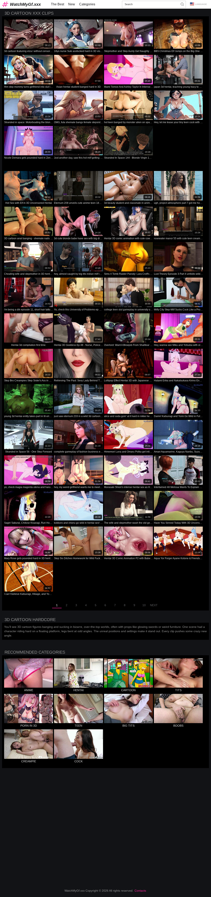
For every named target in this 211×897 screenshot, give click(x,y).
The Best (57, 4)
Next (154, 605)
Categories (87, 4)
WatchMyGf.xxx (25, 4)
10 (144, 605)
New (71, 4)
